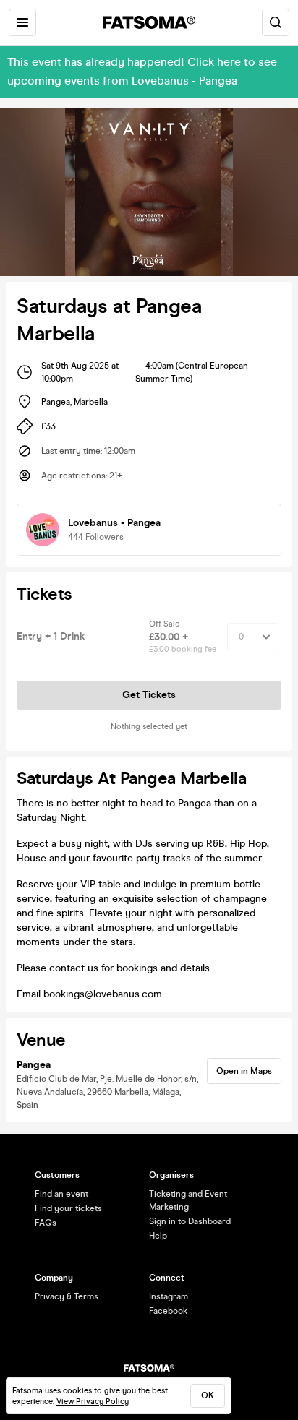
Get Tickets (149, 695)
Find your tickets (68, 1208)
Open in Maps (244, 1071)
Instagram (168, 1296)
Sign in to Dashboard (190, 1221)
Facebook (168, 1311)
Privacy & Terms (66, 1296)
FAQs (45, 1223)
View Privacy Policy (92, 1401)
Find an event (61, 1194)
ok (207, 1395)
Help (158, 1236)
